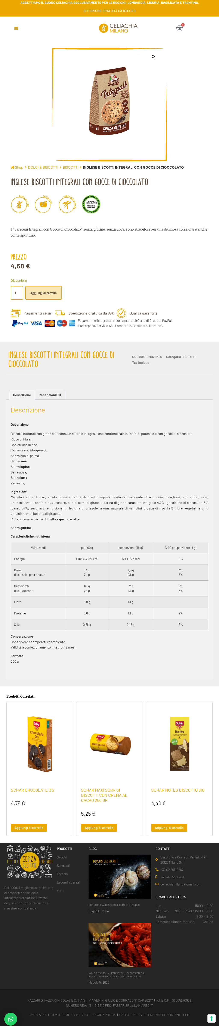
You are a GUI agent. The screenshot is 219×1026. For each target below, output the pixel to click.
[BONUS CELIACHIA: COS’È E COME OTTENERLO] (120, 876)
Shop (19, 167)
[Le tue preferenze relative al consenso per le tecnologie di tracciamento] (211, 1018)
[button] (16, 28)
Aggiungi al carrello (43, 293)
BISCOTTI (70, 167)
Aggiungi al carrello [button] (29, 827)
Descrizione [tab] (22, 395)
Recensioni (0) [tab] (50, 395)
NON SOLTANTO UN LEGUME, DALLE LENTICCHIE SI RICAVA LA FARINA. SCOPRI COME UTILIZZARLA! (117, 975)
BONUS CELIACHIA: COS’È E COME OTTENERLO (114, 904)
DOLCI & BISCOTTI (43, 167)
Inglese (143, 362)
